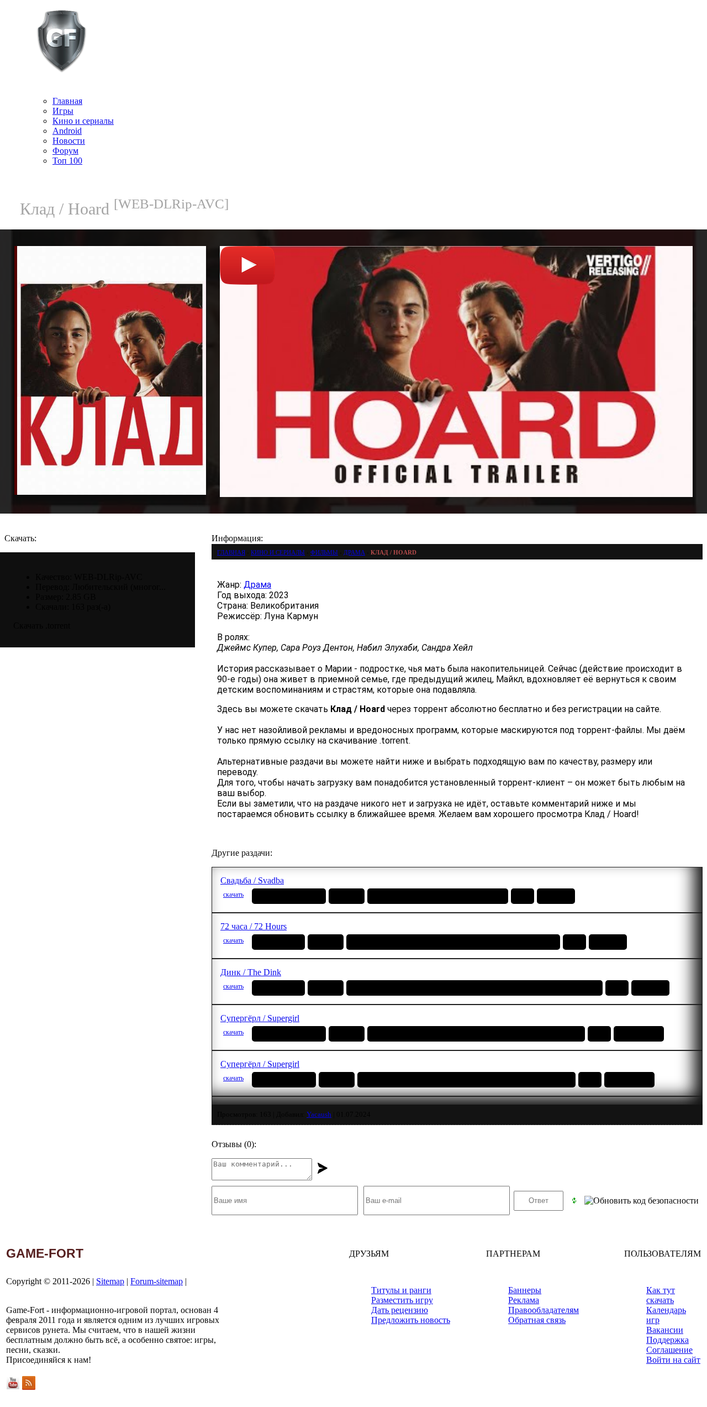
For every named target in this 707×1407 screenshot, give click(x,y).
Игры (62, 111)
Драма (257, 584)
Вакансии (664, 1330)
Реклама (523, 1300)
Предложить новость (410, 1320)
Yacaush (319, 1114)
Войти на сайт (673, 1359)
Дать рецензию (399, 1310)
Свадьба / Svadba (252, 880)
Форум (65, 150)
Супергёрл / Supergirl (259, 1018)
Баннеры (524, 1290)
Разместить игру (402, 1300)
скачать (233, 894)
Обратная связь (537, 1320)
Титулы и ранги (401, 1290)
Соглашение (669, 1349)
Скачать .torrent (41, 625)
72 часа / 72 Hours (253, 926)
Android (67, 130)
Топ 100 (67, 160)
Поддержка (667, 1340)
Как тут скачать (660, 1295)
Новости (68, 140)
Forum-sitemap (156, 1281)
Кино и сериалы (83, 120)
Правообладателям (543, 1310)
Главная (67, 101)
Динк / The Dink (250, 972)
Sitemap (110, 1281)
